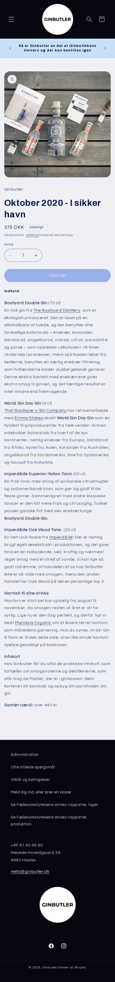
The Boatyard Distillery (56, 310)
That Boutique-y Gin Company (35, 410)
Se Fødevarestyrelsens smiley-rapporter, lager (54, 805)
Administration (25, 755)
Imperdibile (61, 537)
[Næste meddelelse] (105, 48)
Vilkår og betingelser (30, 780)
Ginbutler (50, 967)
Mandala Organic (33, 623)
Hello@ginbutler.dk (30, 871)
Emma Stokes (28, 418)
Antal (9, 244)
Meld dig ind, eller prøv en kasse (41, 792)
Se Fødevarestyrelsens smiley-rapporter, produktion (49, 820)
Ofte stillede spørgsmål (33, 767)
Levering (32, 235)
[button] (11, 19)
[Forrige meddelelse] (10, 48)
